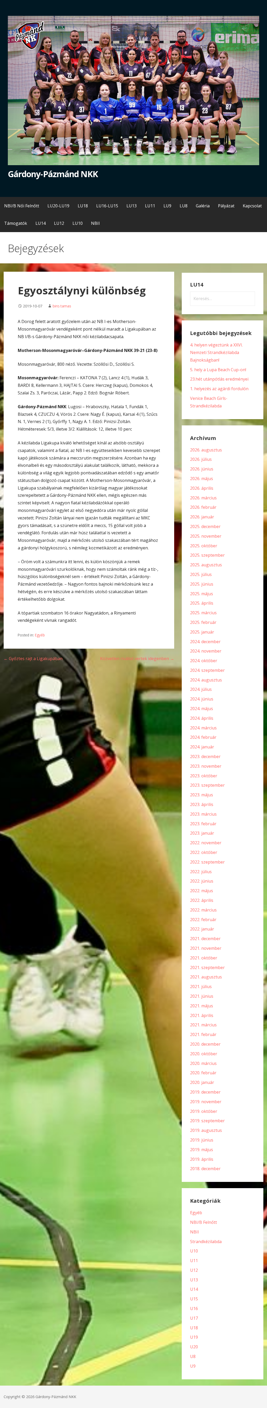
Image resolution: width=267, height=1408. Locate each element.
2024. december (205, 641)
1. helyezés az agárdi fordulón (219, 389)
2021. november (205, 948)
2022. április (201, 900)
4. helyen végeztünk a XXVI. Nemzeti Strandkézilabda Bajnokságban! (216, 352)
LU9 (167, 206)
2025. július (201, 574)
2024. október (203, 660)
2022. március (203, 910)
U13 (194, 1280)
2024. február (203, 737)
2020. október (203, 1054)
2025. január (202, 632)
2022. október (203, 852)
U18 (194, 1328)
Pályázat (226, 206)
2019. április (201, 1159)
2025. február (203, 622)
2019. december (205, 1092)
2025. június (201, 584)
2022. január (202, 929)
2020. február (203, 1073)
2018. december (205, 1168)
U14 (194, 1289)
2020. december (205, 1044)
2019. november (205, 1102)
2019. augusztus (206, 1130)
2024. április (201, 718)
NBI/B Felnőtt (203, 1222)
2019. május (201, 1149)
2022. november (205, 843)
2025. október (203, 546)
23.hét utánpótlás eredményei (219, 379)
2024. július (201, 689)
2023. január (202, 833)
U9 (193, 1366)
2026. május (201, 478)
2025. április (201, 603)
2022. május (201, 891)
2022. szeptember (207, 862)
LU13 (131, 206)
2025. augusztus (206, 565)
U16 (194, 1308)
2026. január (202, 517)
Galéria (203, 206)
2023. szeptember (207, 785)
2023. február (203, 824)
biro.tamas (62, 305)
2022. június (201, 881)
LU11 (150, 206)
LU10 (77, 223)
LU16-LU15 (107, 206)
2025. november (205, 536)
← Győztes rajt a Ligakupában (33, 658)
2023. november (205, 766)
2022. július (201, 871)
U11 (194, 1260)
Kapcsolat (252, 206)
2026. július (201, 459)
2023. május (201, 795)
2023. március (203, 814)
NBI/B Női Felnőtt (21, 206)
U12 (194, 1270)
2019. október (203, 1111)
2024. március (203, 728)
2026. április (201, 488)
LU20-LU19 (58, 206)
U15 (194, 1299)
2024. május (201, 708)
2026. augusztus (206, 450)
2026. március (203, 498)
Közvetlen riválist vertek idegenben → (137, 658)
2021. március (203, 1025)
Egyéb (40, 634)
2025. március (203, 613)
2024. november (205, 651)
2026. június (201, 469)
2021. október (203, 958)
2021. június (201, 996)
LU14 (40, 223)
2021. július (201, 986)
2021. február (203, 1034)
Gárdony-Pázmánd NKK (53, 173)
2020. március (203, 1063)
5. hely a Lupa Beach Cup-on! (218, 370)
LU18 (83, 206)
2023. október (203, 776)
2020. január (202, 1082)
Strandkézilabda (206, 1241)
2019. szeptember (207, 1121)
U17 (194, 1318)
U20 (194, 1347)
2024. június (201, 699)
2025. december (205, 526)
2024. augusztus (206, 680)
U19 (194, 1337)
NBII (95, 223)
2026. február (203, 507)
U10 (194, 1251)
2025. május (201, 594)
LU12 (59, 223)
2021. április (201, 1015)
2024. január (202, 747)
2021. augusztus (206, 977)
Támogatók (15, 223)
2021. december (205, 938)
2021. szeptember (207, 967)
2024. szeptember (207, 670)
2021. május (201, 1006)
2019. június (201, 1140)
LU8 (183, 206)
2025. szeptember (207, 555)
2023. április (201, 804)
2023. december (205, 756)
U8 (193, 1356)
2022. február (203, 919)
